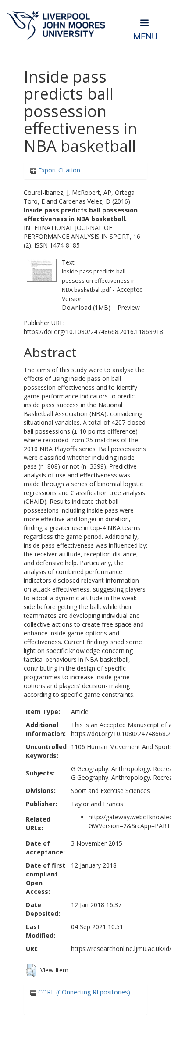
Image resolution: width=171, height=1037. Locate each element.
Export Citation (58, 170)
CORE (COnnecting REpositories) (83, 992)
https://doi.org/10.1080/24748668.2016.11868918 (93, 331)
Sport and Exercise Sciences (110, 790)
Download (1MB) (86, 307)
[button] (31, 970)
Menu (145, 37)
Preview (129, 307)
